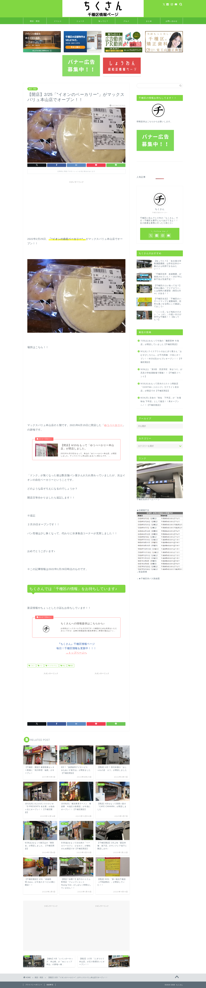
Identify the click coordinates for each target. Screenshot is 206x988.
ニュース (80, 21)
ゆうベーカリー (113, 425)
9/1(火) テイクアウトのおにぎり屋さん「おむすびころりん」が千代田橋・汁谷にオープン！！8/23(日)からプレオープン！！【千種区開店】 (161, 356)
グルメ (126, 21)
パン (40, 665)
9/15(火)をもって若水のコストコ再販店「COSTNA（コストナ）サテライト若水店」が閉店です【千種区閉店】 (160, 387)
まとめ (149, 21)
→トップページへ (76, 652)
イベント (58, 21)
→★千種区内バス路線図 (148, 579)
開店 (71, 665)
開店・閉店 (35, 21)
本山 (63, 665)
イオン (32, 665)
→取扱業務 (142, 572)
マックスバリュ (52, 665)
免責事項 (50, 984)
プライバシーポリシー (33, 984)
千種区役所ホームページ (148, 499)
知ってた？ (103, 21)
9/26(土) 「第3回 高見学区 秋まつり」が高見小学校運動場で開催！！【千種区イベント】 (161, 373)
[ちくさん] (103, 16)
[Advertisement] (76, 204)
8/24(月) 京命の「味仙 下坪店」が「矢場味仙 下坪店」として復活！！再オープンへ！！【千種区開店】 (161, 401)
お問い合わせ (171, 21)
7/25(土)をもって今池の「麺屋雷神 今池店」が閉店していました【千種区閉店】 (160, 342)
